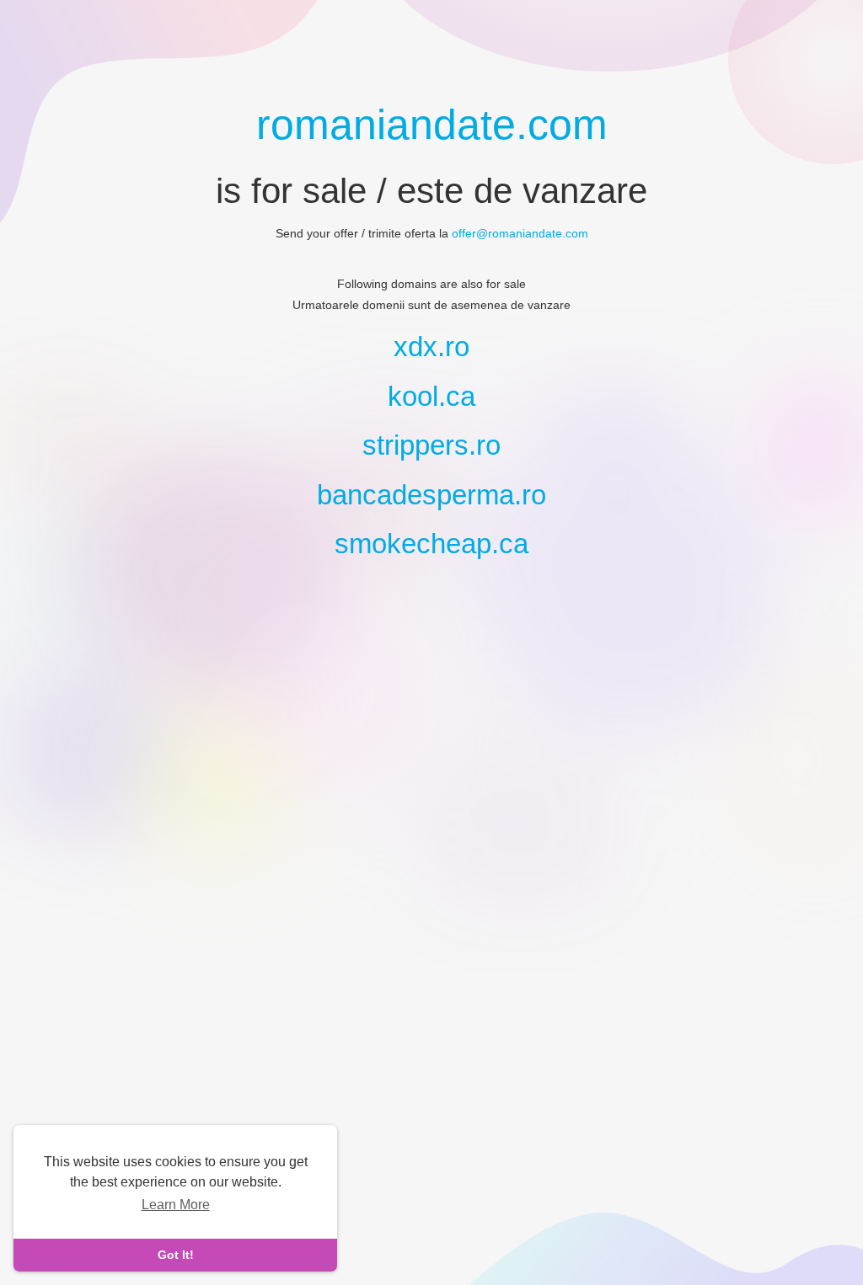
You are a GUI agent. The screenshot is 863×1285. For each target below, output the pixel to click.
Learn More (176, 1204)
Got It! (176, 1254)
